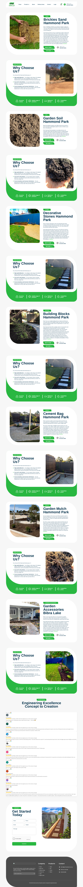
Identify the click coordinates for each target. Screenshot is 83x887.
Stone (51, 870)
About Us (41, 868)
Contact (49, 4)
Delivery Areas (41, 4)
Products (26, 4)
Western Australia (64, 869)
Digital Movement (54, 882)
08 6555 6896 (70, 4)
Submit (24, 843)
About (33, 4)
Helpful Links (41, 875)
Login (55, 4)
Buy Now (48, 50)
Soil (50, 868)
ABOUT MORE (48, 47)
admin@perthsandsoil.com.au (67, 867)
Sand (51, 866)
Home (20, 4)
